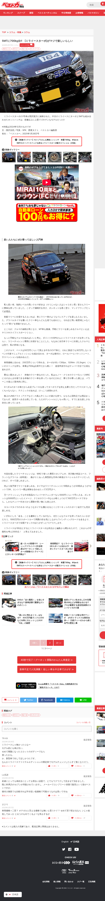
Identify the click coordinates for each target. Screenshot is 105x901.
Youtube (76, 849)
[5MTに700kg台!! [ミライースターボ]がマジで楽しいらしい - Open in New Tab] (46, 82)
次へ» (58, 642)
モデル (102, 621)
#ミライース (34, 49)
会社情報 (46, 881)
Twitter (63, 849)
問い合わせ (68, 881)
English (65, 841)
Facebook (69, 849)
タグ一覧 (80, 881)
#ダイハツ (6, 49)
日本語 (76, 841)
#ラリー (16, 49)
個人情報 (57, 881)
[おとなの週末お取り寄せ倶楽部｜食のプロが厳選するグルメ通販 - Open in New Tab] (61, 863)
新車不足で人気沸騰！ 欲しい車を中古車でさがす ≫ (47, 669)
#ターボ (24, 49)
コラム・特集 (15, 32)
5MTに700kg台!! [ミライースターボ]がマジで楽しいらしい (37, 40)
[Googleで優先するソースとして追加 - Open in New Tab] (26, 685)
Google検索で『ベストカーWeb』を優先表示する (58, 684)
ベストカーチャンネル (47, 13)
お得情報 (79, 13)
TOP (4, 32)
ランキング (8, 13)
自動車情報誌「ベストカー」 (12, 5)
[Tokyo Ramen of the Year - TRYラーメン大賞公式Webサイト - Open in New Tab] (70, 872)
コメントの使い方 (83, 722)
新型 (31, 13)
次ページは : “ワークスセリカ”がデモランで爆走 (47, 587)
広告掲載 (91, 881)
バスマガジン (93, 13)
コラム (27, 32)
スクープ (21, 13)
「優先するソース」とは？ (49, 687)
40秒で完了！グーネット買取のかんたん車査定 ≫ (47, 659)
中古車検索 (66, 13)
